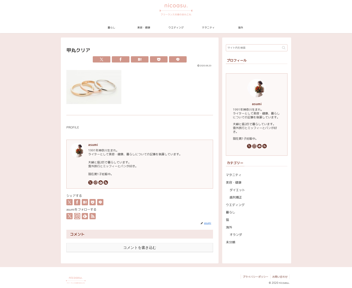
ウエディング (235, 205)
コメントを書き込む (139, 248)
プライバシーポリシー (255, 276)
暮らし (230, 212)
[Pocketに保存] (159, 59)
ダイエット (237, 190)
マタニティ (233, 175)
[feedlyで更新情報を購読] (100, 182)
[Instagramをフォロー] (95, 182)
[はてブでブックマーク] (139, 59)
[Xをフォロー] (90, 182)
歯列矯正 (236, 197)
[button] (283, 48)
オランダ (236, 234)
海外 (229, 227)
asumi (93, 144)
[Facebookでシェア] (120, 59)
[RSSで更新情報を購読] (106, 182)
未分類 (230, 242)
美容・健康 (233, 182)
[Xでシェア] (101, 59)
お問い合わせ (280, 276)
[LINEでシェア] (178, 59)
